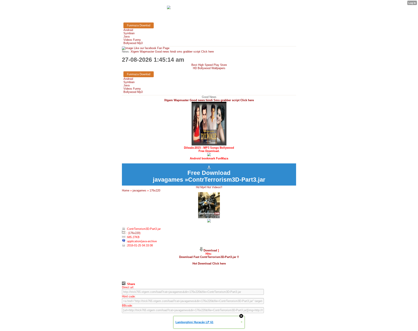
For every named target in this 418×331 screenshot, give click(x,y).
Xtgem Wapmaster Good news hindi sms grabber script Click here (172, 51)
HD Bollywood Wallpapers (209, 68)
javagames (139, 190)
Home (125, 190)
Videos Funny (132, 39)
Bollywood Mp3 (133, 43)
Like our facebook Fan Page (151, 48)
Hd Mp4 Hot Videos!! (209, 187)
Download (210, 250)
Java (126, 36)
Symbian (129, 33)
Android (128, 30)
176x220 (155, 190)
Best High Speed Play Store (209, 65)
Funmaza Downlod (138, 25)
